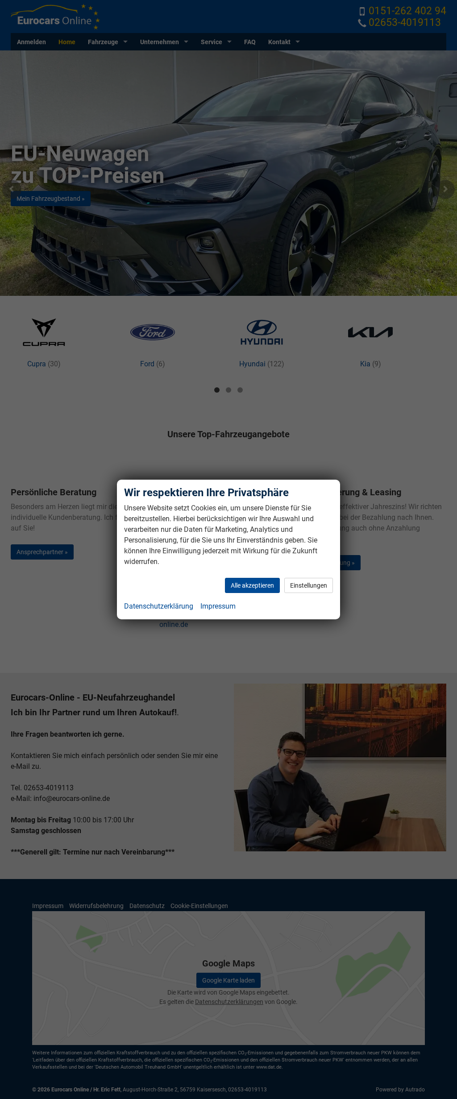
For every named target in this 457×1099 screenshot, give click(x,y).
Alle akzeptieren (252, 585)
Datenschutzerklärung (158, 606)
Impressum (218, 606)
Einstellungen (308, 585)
